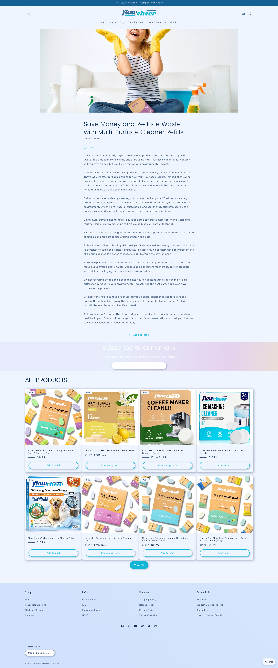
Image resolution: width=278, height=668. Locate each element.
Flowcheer (37, 663)
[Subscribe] (163, 365)
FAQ (84, 605)
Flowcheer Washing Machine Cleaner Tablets (52, 538)
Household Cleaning (35, 605)
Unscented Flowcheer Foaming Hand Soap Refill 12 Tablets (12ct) (165, 539)
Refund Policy (146, 605)
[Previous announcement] (26, 3)
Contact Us (202, 610)
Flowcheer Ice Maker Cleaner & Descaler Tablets (221, 452)
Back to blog (140, 334)
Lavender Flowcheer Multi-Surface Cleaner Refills (108, 539)
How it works (89, 599)
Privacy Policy (146, 610)
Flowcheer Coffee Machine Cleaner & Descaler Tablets (162, 452)
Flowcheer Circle (91, 610)
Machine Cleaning (34, 610)
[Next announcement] (252, 3)
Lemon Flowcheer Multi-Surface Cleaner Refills (110, 450)
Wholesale (201, 599)
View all (139, 565)
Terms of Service (148, 615)
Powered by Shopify (50, 663)
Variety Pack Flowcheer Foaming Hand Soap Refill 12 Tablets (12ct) (51, 452)
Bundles (29, 615)
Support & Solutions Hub (209, 605)
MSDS (85, 615)
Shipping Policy (147, 599)
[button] (28, 13)
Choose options (110, 465)
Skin (27, 599)
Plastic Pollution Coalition (210, 615)
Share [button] (90, 147)
